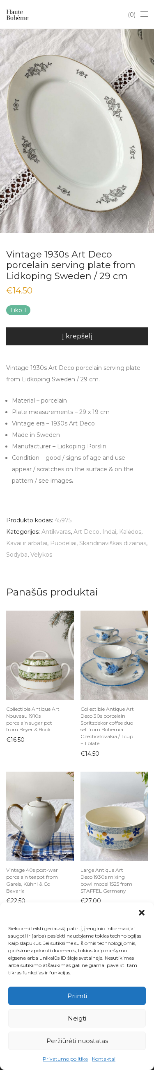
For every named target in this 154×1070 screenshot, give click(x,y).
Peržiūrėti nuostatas (77, 1041)
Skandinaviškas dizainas (112, 543)
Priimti (77, 996)
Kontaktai (103, 1059)
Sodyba (17, 554)
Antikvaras (56, 531)
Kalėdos (130, 531)
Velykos (41, 554)
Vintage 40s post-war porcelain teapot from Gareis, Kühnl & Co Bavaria (32, 880)
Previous (8, 131)
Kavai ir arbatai (26, 543)
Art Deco (86, 531)
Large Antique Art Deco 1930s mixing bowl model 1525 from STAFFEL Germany (106, 880)
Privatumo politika (65, 1059)
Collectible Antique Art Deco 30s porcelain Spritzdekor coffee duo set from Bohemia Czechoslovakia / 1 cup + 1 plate (107, 726)
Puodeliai (63, 543)
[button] (142, 913)
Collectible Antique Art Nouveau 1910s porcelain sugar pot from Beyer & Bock (33, 719)
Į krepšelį (77, 336)
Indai (109, 531)
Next (146, 131)
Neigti (77, 1018)
